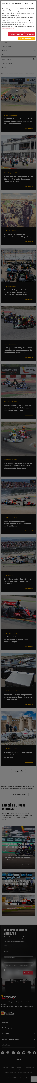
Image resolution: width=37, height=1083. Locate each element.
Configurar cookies (27, 38)
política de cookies (8, 28)
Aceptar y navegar (16, 34)
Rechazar (30, 34)
